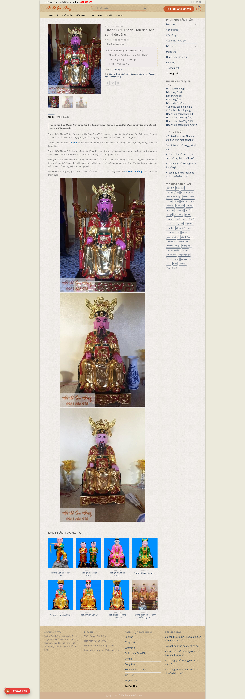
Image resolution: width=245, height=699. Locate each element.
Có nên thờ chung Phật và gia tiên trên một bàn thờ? (180, 138)
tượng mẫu (186, 245)
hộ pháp (191, 219)
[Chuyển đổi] (196, 24)
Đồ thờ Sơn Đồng (133, 171)
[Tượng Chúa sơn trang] (144, 553)
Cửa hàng (81, 15)
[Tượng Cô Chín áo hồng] (116, 553)
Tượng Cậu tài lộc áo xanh (61, 574)
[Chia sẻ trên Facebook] (107, 83)
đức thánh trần (115, 74)
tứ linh (185, 250)
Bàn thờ (170, 24)
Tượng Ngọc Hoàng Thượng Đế (116, 616)
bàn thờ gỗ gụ (173, 192)
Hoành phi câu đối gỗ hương (181, 124)
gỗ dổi (188, 210)
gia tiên (180, 210)
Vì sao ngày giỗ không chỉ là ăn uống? (181, 165)
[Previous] (52, 59)
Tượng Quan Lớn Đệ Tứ (88, 616)
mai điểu (170, 223)
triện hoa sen (183, 241)
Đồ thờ (170, 46)
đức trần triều (172, 268)
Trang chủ (53, 15)
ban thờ (170, 188)
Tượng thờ (172, 73)
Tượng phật (172, 67)
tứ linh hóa (171, 254)
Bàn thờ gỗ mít (174, 92)
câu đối (189, 205)
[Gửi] (145, 8)
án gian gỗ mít (173, 259)
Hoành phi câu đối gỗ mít (179, 113)
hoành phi (181, 219)
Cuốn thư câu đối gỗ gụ (178, 110)
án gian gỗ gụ (184, 254)
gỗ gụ (169, 214)
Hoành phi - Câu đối (176, 57)
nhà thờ (170, 228)
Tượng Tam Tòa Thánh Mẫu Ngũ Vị (145, 616)
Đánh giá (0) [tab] (62, 117)
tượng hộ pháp (173, 245)
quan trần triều (140, 74)
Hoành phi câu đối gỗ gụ (179, 117)
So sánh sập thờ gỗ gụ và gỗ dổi (181, 147)
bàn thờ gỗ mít (187, 192)
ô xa (175, 263)
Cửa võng (171, 35)
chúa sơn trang (187, 201)
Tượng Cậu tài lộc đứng (88, 574)
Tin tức (109, 15)
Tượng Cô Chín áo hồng (116, 574)
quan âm (191, 228)
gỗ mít (187, 214)
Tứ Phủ (73, 142)
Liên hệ (119, 15)
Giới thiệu (67, 15)
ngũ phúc (189, 223)
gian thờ (170, 210)
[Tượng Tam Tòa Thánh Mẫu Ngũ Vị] (144, 595)
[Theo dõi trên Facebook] (192, 2)
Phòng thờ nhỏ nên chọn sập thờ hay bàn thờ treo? (180, 156)
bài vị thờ (180, 188)
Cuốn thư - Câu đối (176, 40)
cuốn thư (180, 205)
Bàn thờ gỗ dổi (174, 95)
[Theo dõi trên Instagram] (194, 2)
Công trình (96, 15)
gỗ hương (178, 214)
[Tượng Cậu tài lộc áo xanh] (60, 553)
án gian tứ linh (187, 259)
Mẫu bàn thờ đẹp (175, 88)
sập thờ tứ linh (187, 237)
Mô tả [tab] (51, 117)
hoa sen (170, 219)
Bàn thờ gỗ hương (176, 103)
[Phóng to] (52, 90)
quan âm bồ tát (173, 232)
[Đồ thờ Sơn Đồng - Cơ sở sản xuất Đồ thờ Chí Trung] (65, 8)
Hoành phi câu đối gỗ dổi (179, 121)
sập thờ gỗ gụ (173, 237)
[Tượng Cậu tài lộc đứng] (88, 553)
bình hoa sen (188, 196)
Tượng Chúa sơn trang (145, 573)
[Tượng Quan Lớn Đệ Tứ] (88, 595)
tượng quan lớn (173, 250)
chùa (177, 201)
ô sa (169, 263)
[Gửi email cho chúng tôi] (200, 2)
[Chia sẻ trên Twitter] (112, 83)
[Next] (96, 59)
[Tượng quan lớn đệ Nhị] (60, 595)
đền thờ (182, 263)
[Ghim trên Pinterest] (117, 83)
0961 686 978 (85, 2)
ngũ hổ (180, 223)
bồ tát (169, 201)
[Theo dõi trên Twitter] (197, 2)
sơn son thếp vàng (113, 76)
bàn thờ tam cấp (173, 196)
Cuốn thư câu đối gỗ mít (179, 106)
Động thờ (171, 51)
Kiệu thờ (170, 62)
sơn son (185, 232)
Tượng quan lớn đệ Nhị (61, 615)
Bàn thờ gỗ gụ (173, 99)
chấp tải (170, 205)
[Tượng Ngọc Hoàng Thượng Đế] (116, 595)
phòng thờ (180, 228)
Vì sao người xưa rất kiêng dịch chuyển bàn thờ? (180, 174)
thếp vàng (171, 241)
